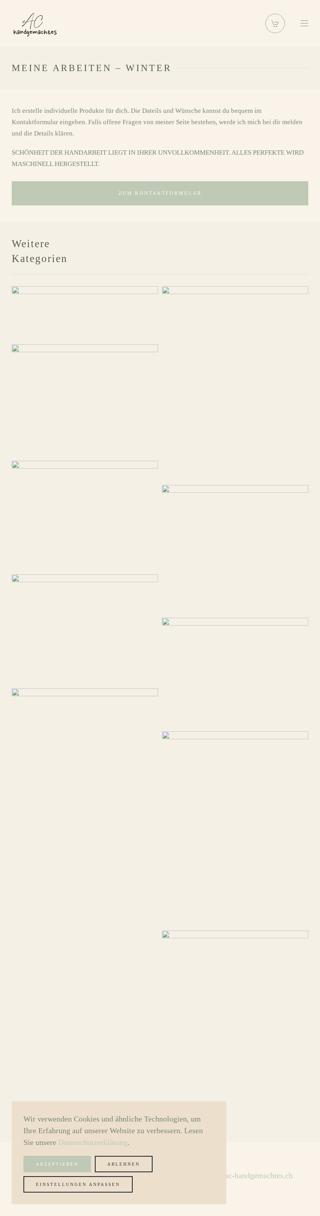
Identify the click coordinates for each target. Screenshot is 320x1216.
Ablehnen (123, 1164)
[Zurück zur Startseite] (35, 23)
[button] (275, 23)
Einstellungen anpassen (78, 1184)
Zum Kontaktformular (160, 193)
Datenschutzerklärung (93, 1142)
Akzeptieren (57, 1164)
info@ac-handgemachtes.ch (249, 1175)
